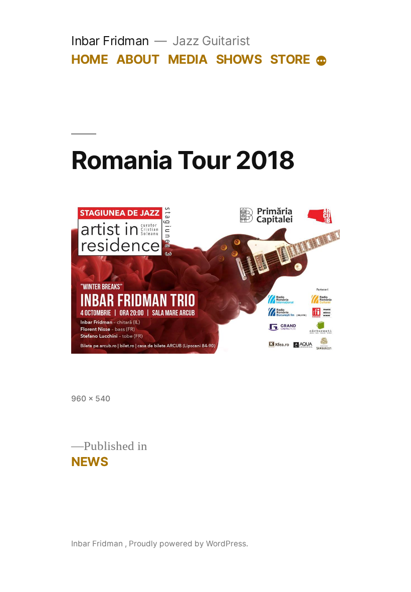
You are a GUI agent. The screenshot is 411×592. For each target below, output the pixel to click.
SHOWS (239, 59)
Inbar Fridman (111, 40)
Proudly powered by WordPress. (188, 543)
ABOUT (138, 59)
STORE (290, 59)
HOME (89, 59)
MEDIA (188, 59)
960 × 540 (90, 398)
